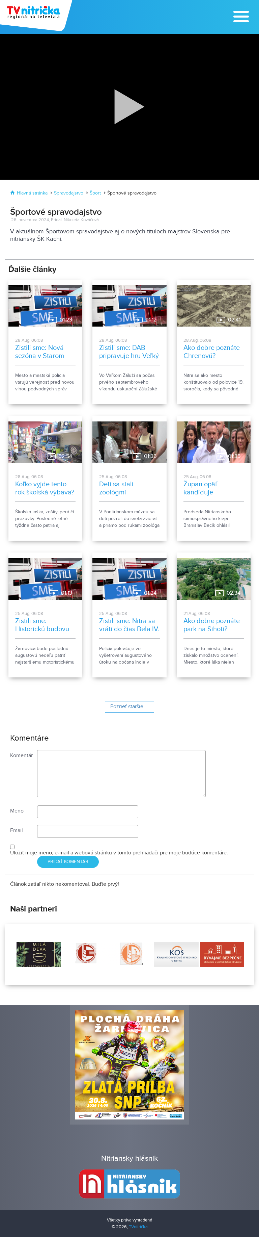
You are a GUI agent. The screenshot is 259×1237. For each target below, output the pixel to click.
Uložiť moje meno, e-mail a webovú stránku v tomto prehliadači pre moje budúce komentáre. (119, 853)
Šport (95, 193)
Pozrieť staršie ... (129, 706)
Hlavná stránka (32, 193)
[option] (38, 954)
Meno (17, 811)
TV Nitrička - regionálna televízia (37, 15)
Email (16, 830)
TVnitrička (138, 1227)
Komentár (21, 755)
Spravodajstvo (68, 193)
